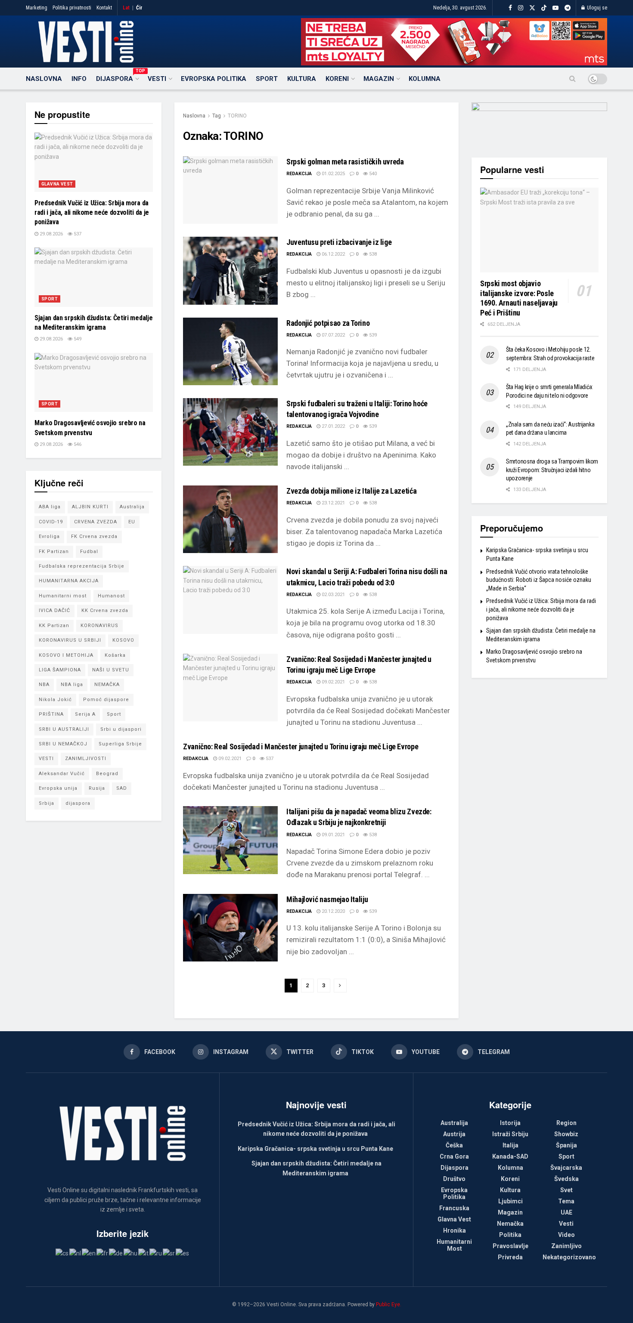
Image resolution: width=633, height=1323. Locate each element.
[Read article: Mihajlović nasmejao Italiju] (230, 927)
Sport (267, 79)
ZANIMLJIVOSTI (85, 758)
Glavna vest (57, 184)
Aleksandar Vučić (62, 773)
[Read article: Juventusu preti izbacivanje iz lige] (230, 270)
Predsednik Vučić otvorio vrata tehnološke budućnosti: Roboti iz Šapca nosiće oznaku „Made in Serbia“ (538, 580)
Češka (454, 1145)
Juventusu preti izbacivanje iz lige (338, 242)
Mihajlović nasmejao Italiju (327, 899)
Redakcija (299, 173)
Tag (216, 116)
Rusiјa (97, 788)
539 (372, 335)
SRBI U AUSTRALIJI (64, 729)
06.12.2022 (332, 254)
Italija (510, 1145)
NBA (44, 684)
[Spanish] (183, 1252)
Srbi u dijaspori (121, 729)
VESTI (46, 758)
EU (131, 522)
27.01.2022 (332, 426)
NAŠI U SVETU (110, 670)
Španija (566, 1145)
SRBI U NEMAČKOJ (63, 744)
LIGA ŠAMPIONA (60, 670)
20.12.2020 (332, 911)
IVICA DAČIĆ (54, 610)
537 (268, 758)
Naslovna (44, 79)
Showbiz (566, 1134)
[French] (102, 1252)
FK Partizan (54, 551)
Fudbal (89, 551)
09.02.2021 (332, 682)
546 (76, 444)
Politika (510, 1234)
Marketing (36, 8)
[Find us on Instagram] (520, 8)
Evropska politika (213, 79)
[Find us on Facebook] (510, 8)
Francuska (454, 1208)
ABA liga (50, 507)
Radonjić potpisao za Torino (327, 323)
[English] (89, 1252)
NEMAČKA (107, 684)
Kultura (301, 79)
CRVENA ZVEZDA (95, 522)
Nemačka (510, 1223)
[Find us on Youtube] (555, 8)
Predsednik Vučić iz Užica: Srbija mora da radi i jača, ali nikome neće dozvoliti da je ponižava (91, 212)
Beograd (107, 773)
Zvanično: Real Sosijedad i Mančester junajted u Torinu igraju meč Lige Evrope (300, 746)
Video (566, 1234)
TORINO (237, 116)
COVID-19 (51, 522)
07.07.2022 (332, 335)
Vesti (157, 79)
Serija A (85, 714)
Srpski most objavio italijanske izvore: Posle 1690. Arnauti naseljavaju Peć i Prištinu (519, 298)
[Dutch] (75, 1252)
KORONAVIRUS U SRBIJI (70, 640)
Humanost (111, 596)
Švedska (566, 1178)
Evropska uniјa (58, 788)
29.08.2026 (50, 234)
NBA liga (72, 684)
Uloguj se (596, 8)
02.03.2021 (332, 594)
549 (76, 339)
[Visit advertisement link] (454, 41)
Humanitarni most (63, 596)
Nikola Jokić (55, 699)
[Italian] (143, 1252)
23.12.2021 (332, 503)
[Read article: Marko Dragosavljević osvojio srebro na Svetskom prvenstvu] (93, 382)
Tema (566, 1201)
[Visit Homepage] (86, 41)
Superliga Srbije (120, 744)
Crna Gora (454, 1156)
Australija (132, 507)
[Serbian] (169, 1252)
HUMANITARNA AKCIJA (69, 581)
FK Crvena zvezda (94, 536)
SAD (121, 788)
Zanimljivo (566, 1246)
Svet (566, 1190)
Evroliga (49, 536)
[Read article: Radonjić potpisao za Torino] (230, 351)
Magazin (378, 79)
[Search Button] (572, 79)
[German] (116, 1252)
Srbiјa (46, 803)
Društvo (454, 1178)
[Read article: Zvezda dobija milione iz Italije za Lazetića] (230, 519)
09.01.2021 (332, 835)
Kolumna (425, 79)
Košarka (115, 655)
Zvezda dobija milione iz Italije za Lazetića (351, 490)
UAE (566, 1212)
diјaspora (77, 803)
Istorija (510, 1122)
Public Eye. (388, 1304)
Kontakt (104, 8)
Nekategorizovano (569, 1257)
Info (79, 79)
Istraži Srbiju (510, 1134)
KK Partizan (54, 625)
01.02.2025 (332, 173)
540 (372, 173)
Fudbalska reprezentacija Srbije (81, 566)
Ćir (139, 7)
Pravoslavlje (510, 1246)
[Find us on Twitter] (532, 8)
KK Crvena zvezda (104, 610)
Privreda (510, 1257)
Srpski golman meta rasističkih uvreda (345, 161)
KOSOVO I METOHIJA (66, 655)
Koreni (337, 79)
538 (372, 254)
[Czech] (62, 1252)
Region (566, 1122)
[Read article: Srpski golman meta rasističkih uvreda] (230, 190)
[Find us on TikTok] (543, 8)
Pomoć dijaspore (106, 699)
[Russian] (156, 1252)
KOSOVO (123, 640)
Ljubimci (510, 1201)
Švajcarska (566, 1167)
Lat (126, 7)
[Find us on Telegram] (568, 8)
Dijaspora (117, 77)
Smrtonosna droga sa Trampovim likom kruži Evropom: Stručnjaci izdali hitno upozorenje (552, 470)
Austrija (454, 1134)
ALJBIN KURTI (90, 507)
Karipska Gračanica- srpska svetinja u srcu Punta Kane (315, 1148)
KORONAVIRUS (99, 625)
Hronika (454, 1230)
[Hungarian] (131, 1252)
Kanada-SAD (510, 1156)
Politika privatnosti (72, 8)
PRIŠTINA (51, 714)
